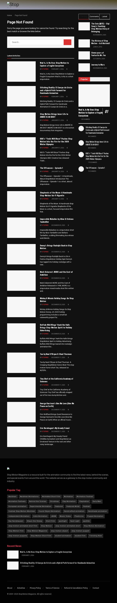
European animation (17, 506)
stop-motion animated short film (23, 526)
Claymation (84, 501)
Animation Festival (85, 496)
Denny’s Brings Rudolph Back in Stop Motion (56, 247)
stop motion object (59, 531)
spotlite (86, 521)
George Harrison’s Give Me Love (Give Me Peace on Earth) (57, 405)
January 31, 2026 (57, 120)
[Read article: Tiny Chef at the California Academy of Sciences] (21, 387)
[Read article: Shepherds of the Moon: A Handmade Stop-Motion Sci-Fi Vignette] (21, 201)
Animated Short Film (51, 496)
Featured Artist (72, 506)
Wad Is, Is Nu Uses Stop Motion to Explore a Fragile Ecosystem (54, 64)
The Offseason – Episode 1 (51, 167)
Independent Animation (19, 516)
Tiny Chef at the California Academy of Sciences (56, 380)
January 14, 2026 (57, 171)
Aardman (12, 496)
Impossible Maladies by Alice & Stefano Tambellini (56, 220)
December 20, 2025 (58, 278)
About (9, 588)
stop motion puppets (18, 536)
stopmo (45, 69)
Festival (86, 506)
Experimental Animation (40, 506)
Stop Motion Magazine (37, 531)
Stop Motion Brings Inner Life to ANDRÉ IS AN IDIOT (54, 115)
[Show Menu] (108, 5)
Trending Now (95, 536)
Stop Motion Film (16, 531)
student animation (63, 536)
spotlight (63, 521)
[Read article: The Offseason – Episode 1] (21, 176)
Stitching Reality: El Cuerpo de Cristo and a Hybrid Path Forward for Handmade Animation (56, 90)
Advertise (21, 588)
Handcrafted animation (74, 511)
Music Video (65, 516)
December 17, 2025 (58, 357)
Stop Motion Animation (94, 526)
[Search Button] (67, 42)
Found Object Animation (49, 511)
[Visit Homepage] (19, 5)
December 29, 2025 (58, 225)
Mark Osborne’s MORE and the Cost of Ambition (56, 273)
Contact (96, 588)
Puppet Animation (95, 516)
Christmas (54, 501)
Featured (59, 506)
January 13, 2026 (57, 199)
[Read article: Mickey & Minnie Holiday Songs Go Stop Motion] (21, 307)
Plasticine (79, 516)
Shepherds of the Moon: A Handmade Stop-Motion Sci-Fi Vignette (56, 194)
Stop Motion (46, 526)
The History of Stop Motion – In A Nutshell (100, 42)
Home (9, 15)
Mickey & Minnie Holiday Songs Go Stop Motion (57, 299)
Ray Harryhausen (16, 521)
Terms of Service (52, 588)
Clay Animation (69, 501)
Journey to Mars (98, 64)
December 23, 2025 (58, 252)
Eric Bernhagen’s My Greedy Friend (54, 427)
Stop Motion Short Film (41, 536)
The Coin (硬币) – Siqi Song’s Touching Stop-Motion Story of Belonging (100, 27)
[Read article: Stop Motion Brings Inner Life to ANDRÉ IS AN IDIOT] (21, 123)
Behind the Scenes (37, 501)
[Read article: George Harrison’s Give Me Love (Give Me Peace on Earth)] (21, 412)
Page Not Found (21, 15)
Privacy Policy (35, 588)
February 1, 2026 (57, 69)
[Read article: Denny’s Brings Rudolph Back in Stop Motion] (21, 254)
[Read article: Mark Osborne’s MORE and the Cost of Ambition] (21, 280)
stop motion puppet (80, 531)
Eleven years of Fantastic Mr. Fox (98, 54)
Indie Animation (40, 516)
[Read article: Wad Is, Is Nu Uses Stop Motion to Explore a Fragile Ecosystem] (21, 71)
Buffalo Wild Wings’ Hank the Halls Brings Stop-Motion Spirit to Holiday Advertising (56, 327)
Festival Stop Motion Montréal (22, 511)
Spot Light (74, 521)
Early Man (97, 501)
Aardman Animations (29, 496)
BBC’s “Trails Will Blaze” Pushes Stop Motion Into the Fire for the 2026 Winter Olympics (56, 141)
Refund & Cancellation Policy (76, 588)
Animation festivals (17, 501)
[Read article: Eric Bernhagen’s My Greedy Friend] (21, 437)
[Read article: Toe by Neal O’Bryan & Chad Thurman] (21, 363)
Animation (68, 496)
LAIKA (53, 516)
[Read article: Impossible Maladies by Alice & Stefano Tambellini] (21, 227)
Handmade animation (97, 511)
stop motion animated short (68, 526)
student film (80, 536)
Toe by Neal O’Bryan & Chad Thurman (55, 353)
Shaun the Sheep (34, 521)
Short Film (50, 521)
